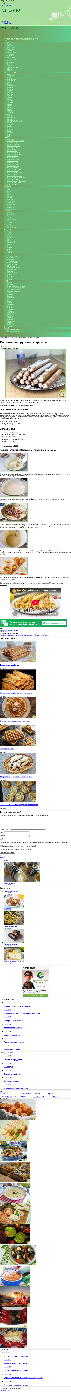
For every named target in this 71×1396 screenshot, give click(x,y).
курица (50, 1094)
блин (1, 1093)
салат (36, 1096)
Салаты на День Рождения (16, 177)
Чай (8, 189)
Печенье (10, 294)
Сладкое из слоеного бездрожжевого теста (19, 805)
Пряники (10, 306)
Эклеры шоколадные (11, 944)
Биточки (10, 84)
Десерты (7, 229)
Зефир (9, 234)
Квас (9, 192)
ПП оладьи (7, 909)
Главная (3, 337)
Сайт (1, 839)
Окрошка (10, 54)
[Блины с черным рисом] (15, 1223)
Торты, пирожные (13, 289)
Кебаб (9, 109)
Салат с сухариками (14, 169)
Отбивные (10, 124)
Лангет (9, 114)
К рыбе (9, 277)
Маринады (11, 266)
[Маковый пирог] (15, 1181)
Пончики (10, 319)
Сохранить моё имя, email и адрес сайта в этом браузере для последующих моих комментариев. (35, 842)
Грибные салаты (13, 144)
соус (42, 1096)
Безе (9, 231)
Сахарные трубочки (10, 883)
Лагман (9, 50)
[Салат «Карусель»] (13, 1161)
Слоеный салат (12, 184)
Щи (8, 71)
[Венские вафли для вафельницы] (18, 717)
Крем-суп (10, 49)
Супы (6, 40)
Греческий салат (13, 142)
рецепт (31, 1096)
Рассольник (11, 57)
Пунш (9, 187)
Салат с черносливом (14, 172)
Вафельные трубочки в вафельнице (16, 693)
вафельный (4, 630)
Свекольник (11, 59)
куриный (45, 1094)
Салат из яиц (11, 157)
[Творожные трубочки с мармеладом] (18, 773)
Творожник (11, 321)
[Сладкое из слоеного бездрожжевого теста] (18, 801)
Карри (9, 106)
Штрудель (10, 313)
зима (23, 1094)
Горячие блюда (10, 72)
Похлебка (10, 55)
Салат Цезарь (12, 174)
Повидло (10, 216)
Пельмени (10, 129)
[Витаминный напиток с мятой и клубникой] (15, 1306)
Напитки (7, 186)
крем (10, 630)
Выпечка (7, 281)
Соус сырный (12, 261)
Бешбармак (11, 81)
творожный (47, 1096)
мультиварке (57, 1094)
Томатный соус (12, 264)
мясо (62, 1093)
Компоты (10, 199)
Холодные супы (12, 67)
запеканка (19, 1094)
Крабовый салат (13, 147)
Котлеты (10, 111)
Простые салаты (13, 164)
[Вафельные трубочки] (18, 661)
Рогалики (10, 298)
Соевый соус (11, 259)
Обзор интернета (13, 329)
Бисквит (10, 301)
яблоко (58, 1096)
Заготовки (8, 211)
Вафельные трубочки (9, 665)
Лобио (9, 116)
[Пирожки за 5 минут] (18, 1119)
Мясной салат (12, 149)
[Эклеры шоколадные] (14, 942)
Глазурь (10, 323)
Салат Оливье (12, 167)
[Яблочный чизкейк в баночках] (14, 960)
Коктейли (10, 207)
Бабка (9, 77)
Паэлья (9, 127)
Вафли (9, 283)
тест (51, 1096)
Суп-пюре (10, 62)
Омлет (9, 122)
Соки (9, 206)
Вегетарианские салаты (15, 141)
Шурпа (9, 69)
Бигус (9, 82)
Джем (9, 224)
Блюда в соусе (12, 269)
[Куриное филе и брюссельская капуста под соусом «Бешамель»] (14, 1140)
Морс (9, 194)
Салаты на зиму (12, 179)
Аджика (10, 222)
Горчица (10, 271)
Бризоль (10, 87)
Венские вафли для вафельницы (15, 721)
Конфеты (10, 237)
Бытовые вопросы (13, 331)
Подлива (10, 132)
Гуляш (9, 96)
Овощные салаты (13, 159)
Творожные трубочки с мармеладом (16, 777)
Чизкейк (10, 311)
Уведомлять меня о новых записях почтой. (17, 849)
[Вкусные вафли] (18, 745)
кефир (32, 1093)
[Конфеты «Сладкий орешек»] (13, 1327)
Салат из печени (13, 166)
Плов (9, 131)
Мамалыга (11, 117)
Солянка (10, 60)
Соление (10, 221)
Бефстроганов (12, 79)
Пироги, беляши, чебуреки (16, 286)
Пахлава (10, 303)
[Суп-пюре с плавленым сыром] (15, 1202)
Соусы (6, 254)
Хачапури (10, 309)
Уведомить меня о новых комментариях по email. (19, 846)
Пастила (10, 246)
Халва (9, 252)
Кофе (9, 191)
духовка (13, 1094)
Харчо (9, 65)
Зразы (9, 104)
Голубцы (10, 94)
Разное (7, 328)
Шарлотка (10, 314)
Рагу (8, 136)
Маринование (12, 219)
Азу (8, 74)
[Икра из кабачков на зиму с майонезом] (15, 1285)
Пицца (9, 308)
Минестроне (11, 52)
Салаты (7, 137)
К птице (10, 276)
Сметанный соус (13, 257)
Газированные (12, 204)
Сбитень (10, 196)
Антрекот (10, 76)
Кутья (9, 239)
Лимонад (10, 202)
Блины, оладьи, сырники (15, 288)
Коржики (10, 284)
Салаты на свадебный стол (16, 181)
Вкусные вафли (7, 749)
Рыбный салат (12, 151)
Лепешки (10, 304)
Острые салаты (12, 161)
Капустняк (10, 47)
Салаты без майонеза (14, 176)
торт (54, 1096)
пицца (18, 1096)
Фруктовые (11, 201)
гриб (9, 1094)
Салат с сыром (12, 171)
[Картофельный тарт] (14, 925)
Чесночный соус (13, 267)
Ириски (9, 236)
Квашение (10, 226)
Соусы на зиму (12, 262)
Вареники (10, 91)
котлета (37, 1094)
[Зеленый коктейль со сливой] (15, 1244)
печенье (3, 1096)
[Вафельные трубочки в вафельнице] (18, 689)
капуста (28, 1094)
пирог (9, 1096)
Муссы (9, 244)
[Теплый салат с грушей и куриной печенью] (18, 1265)
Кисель (9, 197)
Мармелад (11, 241)
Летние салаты (12, 156)
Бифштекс (11, 86)
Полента (10, 134)
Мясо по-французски (14, 121)
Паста (9, 126)
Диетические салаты (14, 154)
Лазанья (10, 112)
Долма (9, 97)
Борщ (9, 44)
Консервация (11, 227)
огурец (65, 1093)
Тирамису (10, 251)
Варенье (10, 212)
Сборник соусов (12, 256)
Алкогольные (11, 209)
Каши (9, 107)
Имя (2, 832)
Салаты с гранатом (14, 182)
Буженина (10, 89)
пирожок (15, 1096)
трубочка (15, 630)
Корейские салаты (13, 146)
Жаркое (10, 101)
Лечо (9, 217)
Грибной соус (12, 272)
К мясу (9, 274)
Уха (8, 64)
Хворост (10, 296)
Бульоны (10, 45)
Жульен (10, 102)
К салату (10, 279)
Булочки (10, 299)
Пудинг (9, 247)
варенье (5, 1094)
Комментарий (5, 829)
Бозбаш (10, 42)
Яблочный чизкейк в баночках (14, 961)
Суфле (9, 326)
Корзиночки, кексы (13, 291)
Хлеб (9, 293)
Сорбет (9, 249)
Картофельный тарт (10, 926)
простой (27, 1096)
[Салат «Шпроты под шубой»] (13, 1348)
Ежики (9, 99)
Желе (9, 232)
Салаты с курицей (13, 152)
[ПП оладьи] (14, 907)
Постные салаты (13, 162)
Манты (9, 119)
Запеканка (11, 318)
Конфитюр (11, 214)
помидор (23, 1096)
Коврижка (10, 324)
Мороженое (11, 242)
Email (2, 836)
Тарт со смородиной (11, 891)
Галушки (10, 92)
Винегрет (10, 139)
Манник (10, 316)
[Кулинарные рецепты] (10, 18)
